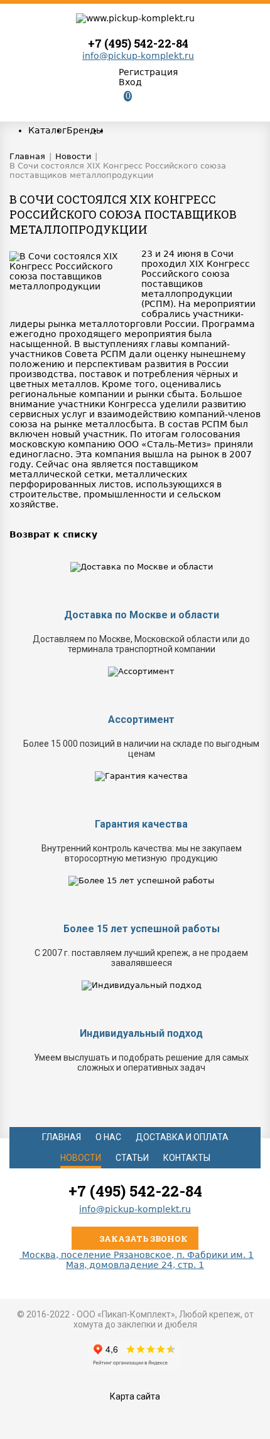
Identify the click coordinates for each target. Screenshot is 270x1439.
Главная (61, 1137)
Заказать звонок (142, 1238)
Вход (130, 82)
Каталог (47, 130)
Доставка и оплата (182, 1137)
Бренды (85, 130)
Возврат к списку (53, 534)
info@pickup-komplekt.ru (138, 56)
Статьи (132, 1158)
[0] (118, 106)
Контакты (186, 1158)
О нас (108, 1137)
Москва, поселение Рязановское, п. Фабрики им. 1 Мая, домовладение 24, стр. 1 (136, 1260)
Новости (80, 1158)
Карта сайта (135, 1396)
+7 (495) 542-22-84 (138, 43)
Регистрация (148, 72)
